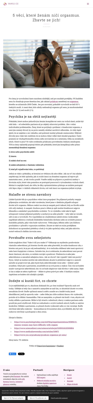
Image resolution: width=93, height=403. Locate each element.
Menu (88, 4)
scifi (23, 379)
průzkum (54, 101)
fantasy (6, 382)
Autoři (69, 378)
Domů (69, 375)
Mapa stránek (72, 384)
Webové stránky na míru (46, 380)
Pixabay (60, 346)
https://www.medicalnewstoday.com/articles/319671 (36, 331)
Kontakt (70, 381)
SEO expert (41, 377)
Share (13, 354)
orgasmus (74, 101)
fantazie (17, 376)
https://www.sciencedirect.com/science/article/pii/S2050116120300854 (44, 328)
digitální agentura (49, 383)
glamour (6, 384)
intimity (19, 382)
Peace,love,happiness (46, 346)
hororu (12, 382)
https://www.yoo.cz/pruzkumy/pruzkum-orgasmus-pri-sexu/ (40, 335)
